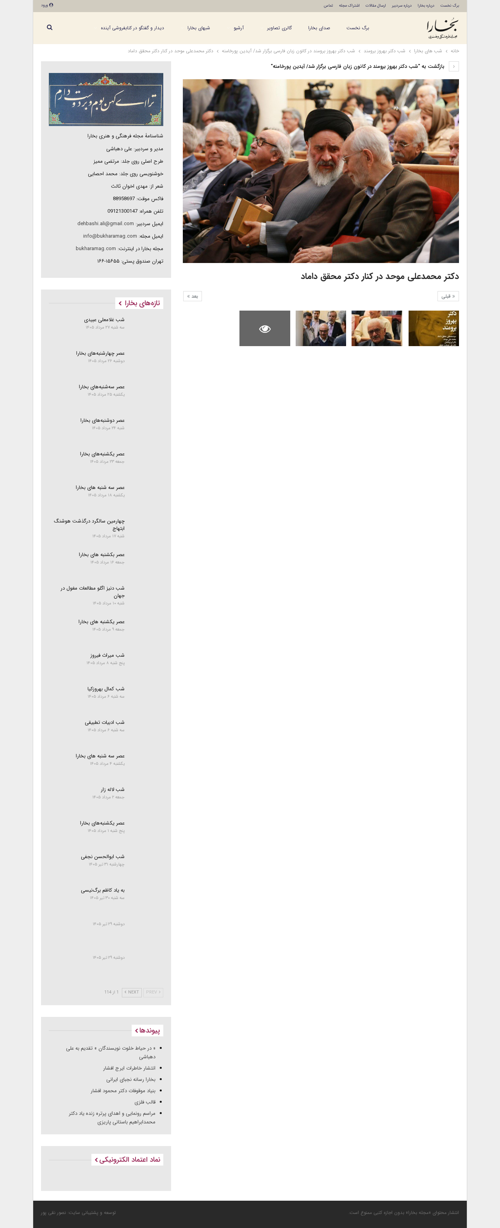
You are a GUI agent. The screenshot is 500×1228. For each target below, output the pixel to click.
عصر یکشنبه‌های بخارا (102, 454)
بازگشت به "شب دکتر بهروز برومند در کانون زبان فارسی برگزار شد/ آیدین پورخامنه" (358, 66)
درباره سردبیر (402, 6)
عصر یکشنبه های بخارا (102, 622)
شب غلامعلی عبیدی (104, 320)
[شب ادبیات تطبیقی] (147, 732)
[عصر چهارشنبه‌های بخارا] (147, 362)
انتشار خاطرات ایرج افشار (129, 1068)
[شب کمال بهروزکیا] (147, 698)
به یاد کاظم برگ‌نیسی (103, 890)
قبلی (446, 296)
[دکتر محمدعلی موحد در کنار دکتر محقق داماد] (434, 328)
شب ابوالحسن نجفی (103, 857)
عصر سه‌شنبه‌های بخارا (102, 387)
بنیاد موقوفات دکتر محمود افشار (123, 1091)
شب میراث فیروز (107, 655)
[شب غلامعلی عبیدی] (147, 329)
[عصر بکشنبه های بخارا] (147, 564)
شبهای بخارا (199, 28)
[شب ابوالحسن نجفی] (147, 866)
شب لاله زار (113, 789)
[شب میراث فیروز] (147, 664)
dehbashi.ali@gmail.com (105, 224)
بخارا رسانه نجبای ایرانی (130, 1079)
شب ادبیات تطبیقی (105, 722)
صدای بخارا (319, 28)
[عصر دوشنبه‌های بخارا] (147, 430)
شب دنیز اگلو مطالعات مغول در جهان (93, 592)
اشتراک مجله (349, 6)
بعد (194, 296)
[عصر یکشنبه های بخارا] (147, 631)
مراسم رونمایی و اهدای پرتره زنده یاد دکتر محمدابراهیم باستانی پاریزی (112, 1117)
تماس (328, 6)
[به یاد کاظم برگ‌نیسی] (147, 899)
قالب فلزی (144, 1102)
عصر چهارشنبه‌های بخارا (100, 353)
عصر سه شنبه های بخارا (100, 487)
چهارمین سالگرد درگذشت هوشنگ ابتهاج (89, 525)
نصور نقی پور (53, 1212)
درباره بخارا (426, 6)
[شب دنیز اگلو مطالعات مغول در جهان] (147, 597)
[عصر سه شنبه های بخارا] (147, 497)
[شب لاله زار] (147, 799)
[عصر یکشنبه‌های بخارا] (147, 463)
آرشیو (239, 28)
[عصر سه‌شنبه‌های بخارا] (147, 396)
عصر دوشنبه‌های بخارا (102, 420)
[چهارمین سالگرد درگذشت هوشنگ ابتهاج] (147, 530)
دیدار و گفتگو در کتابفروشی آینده (132, 28)
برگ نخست (449, 6)
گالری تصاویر (279, 28)
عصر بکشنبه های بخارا (102, 555)
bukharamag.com (96, 249)
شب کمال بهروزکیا (106, 689)
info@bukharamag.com (110, 236)
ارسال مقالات (376, 6)
